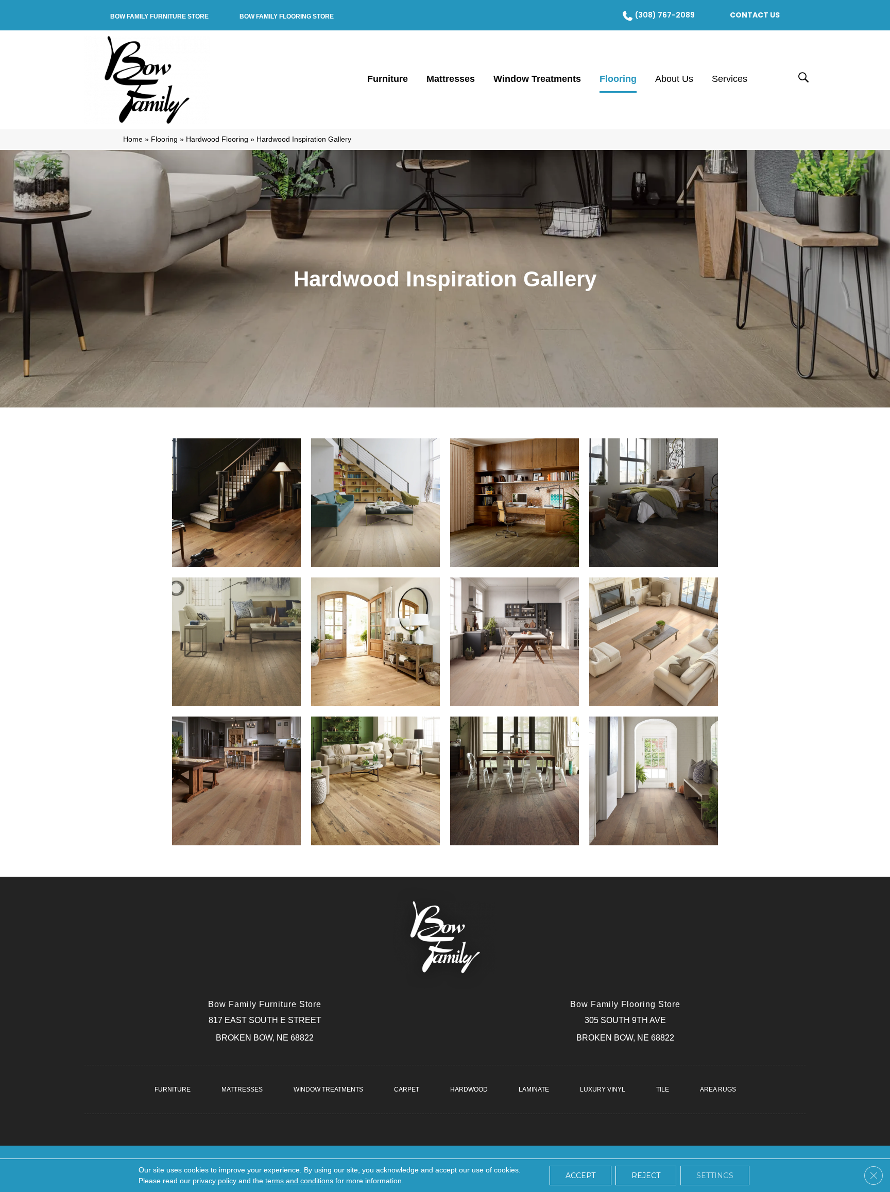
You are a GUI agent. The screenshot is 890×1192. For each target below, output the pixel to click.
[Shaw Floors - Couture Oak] (514, 641)
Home (133, 139)
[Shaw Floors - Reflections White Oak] (375, 781)
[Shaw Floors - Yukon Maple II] (653, 502)
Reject (645, 1175)
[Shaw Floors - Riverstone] (653, 781)
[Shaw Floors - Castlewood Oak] (375, 641)
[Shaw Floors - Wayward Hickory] (514, 781)
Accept (580, 1175)
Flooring (164, 139)
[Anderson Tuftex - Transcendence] (236, 502)
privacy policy (214, 1181)
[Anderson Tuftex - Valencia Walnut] (514, 502)
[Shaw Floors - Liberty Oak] (653, 641)
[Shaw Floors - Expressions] (375, 502)
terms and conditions (299, 1181)
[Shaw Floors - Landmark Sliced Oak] (236, 781)
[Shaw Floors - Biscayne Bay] (236, 641)
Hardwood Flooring (217, 139)
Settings (714, 1175)
